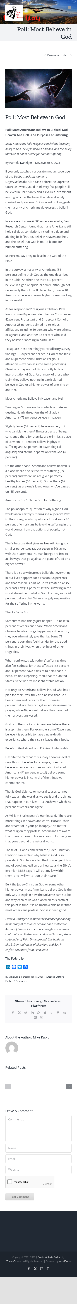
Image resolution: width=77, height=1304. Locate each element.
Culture (60, 976)
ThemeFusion (13, 1261)
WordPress (65, 1261)
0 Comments (20, 981)
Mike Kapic (14, 976)
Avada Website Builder (49, 1257)
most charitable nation (48, 681)
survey (15, 221)
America (50, 976)
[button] (8, 1086)
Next (65, 55)
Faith (8, 981)
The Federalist (14, 958)
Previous (53, 55)
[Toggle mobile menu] (70, 7)
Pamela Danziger (20, 163)
